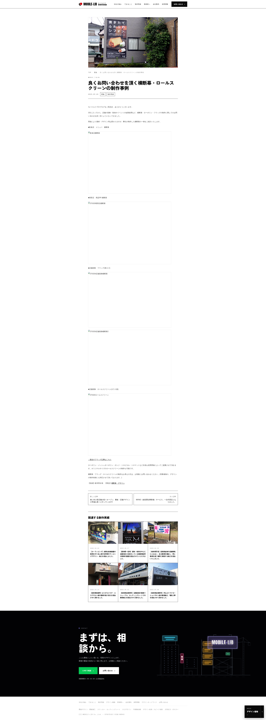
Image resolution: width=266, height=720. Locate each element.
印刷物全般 (137, 709)
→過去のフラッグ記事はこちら (99, 459)
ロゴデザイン (126, 709)
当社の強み (118, 4)
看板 (95, 72)
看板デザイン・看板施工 (87, 709)
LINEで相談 (88, 671)
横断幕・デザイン (118, 483)
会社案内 (156, 4)
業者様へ (147, 4)
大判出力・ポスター (171, 709)
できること (128, 4)
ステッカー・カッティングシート (108, 709)
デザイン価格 (110, 702)
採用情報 (165, 4)
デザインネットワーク (149, 702)
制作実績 (138, 4)
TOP (89, 72)
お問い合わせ (179, 4)
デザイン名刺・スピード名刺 (153, 709)
